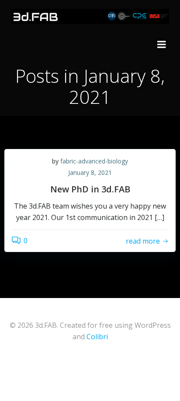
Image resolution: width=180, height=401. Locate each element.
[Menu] (161, 44)
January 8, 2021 (90, 172)
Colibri (97, 336)
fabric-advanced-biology (94, 161)
